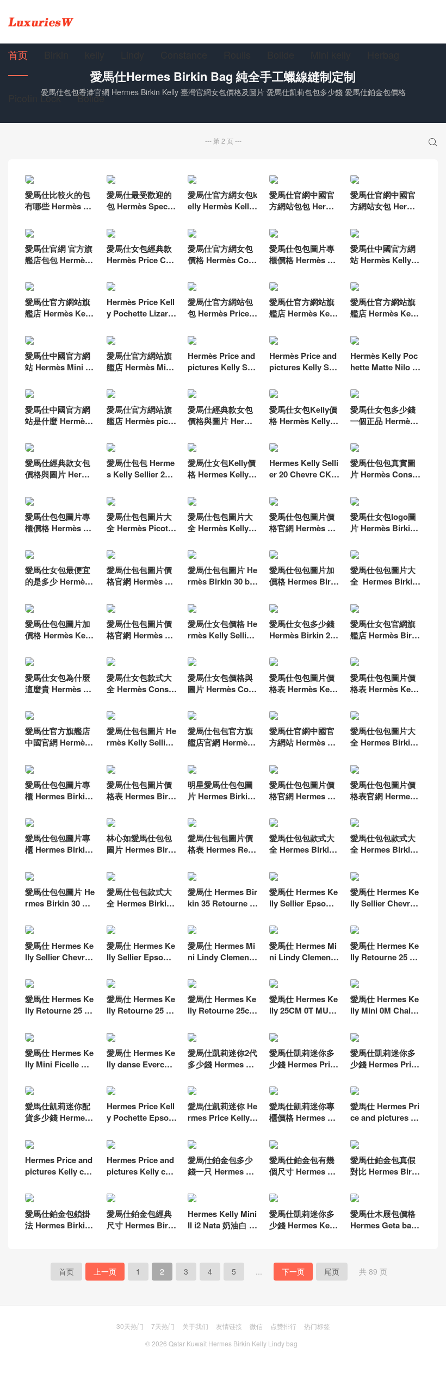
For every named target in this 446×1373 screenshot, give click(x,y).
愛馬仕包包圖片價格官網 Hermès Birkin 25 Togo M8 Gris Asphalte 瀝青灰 (141, 587)
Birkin (56, 54)
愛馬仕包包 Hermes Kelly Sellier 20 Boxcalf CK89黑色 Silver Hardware (141, 480)
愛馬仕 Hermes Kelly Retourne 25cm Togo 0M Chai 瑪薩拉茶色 (222, 1016)
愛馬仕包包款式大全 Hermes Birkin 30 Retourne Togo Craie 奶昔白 (303, 855)
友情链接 (229, 1326)
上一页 (105, 1271)
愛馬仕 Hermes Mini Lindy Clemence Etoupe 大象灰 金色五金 (304, 963)
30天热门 (130, 1326)
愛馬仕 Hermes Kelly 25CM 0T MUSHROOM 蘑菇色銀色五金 (303, 1016)
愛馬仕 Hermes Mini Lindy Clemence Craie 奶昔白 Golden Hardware (223, 963)
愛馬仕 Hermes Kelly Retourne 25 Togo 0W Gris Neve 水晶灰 (141, 1016)
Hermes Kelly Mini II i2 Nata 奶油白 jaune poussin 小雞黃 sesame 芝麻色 (222, 1231)
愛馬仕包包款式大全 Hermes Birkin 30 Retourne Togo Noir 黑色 (384, 855)
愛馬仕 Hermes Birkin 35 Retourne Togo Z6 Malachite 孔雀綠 (222, 909)
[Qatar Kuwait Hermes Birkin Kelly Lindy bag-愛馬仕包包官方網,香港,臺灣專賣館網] (40, 22)
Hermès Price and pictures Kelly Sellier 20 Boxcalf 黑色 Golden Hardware (304, 373)
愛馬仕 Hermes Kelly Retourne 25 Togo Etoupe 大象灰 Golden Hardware (59, 1016)
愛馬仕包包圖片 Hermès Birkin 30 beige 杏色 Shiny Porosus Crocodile (222, 587)
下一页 (293, 1271)
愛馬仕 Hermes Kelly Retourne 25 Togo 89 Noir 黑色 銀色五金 (384, 963)
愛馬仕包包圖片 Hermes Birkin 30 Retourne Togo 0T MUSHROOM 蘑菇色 (60, 909)
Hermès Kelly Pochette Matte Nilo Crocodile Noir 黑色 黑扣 (384, 373)
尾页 (331, 1271)
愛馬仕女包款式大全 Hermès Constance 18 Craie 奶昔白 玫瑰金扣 (141, 695)
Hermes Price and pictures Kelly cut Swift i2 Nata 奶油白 (58, 1177)
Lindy (132, 54)
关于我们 (195, 1326)
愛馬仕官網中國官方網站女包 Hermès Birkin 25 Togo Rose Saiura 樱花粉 (385, 212)
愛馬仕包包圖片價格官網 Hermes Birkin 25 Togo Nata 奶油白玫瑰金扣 (304, 802)
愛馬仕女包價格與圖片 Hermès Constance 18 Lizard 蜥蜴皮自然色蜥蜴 (223, 695)
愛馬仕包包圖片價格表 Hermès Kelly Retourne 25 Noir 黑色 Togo (384, 695)
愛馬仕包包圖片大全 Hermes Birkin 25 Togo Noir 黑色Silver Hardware (383, 748)
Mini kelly (331, 54)
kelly (94, 54)
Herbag (383, 54)
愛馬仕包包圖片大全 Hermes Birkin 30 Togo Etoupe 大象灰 (385, 587)
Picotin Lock (34, 98)
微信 (256, 1326)
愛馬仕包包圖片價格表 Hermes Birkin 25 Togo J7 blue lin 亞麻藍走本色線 (141, 802)
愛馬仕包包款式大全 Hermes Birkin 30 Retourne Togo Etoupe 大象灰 (140, 909)
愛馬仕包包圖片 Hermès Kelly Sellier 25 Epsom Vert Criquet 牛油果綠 (141, 748)
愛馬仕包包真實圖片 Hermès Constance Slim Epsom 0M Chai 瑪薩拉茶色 (385, 480)
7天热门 (163, 1326)
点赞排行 (283, 1326)
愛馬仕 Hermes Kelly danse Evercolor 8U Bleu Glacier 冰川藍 (141, 1070)
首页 (18, 54)
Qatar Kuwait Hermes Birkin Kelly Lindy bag (233, 1343)
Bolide (280, 54)
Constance (183, 54)
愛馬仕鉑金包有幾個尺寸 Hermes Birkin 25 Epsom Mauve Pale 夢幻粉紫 (304, 1177)
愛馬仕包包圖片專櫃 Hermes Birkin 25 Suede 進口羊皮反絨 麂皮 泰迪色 (60, 855)
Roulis (237, 54)
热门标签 (317, 1326)
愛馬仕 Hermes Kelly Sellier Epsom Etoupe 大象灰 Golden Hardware (141, 963)
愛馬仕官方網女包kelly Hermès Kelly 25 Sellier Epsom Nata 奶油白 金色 (222, 212)
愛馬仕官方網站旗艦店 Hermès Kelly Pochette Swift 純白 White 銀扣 (303, 319)
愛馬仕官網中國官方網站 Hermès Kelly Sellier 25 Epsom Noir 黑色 (303, 748)
